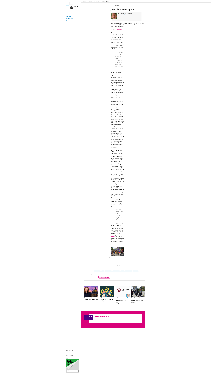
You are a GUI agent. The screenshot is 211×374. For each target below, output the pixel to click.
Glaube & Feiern (69, 18)
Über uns (68, 20)
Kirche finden (68, 353)
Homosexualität (108, 271)
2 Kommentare (119, 29)
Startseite (84, 1)
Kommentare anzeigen (104, 277)
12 (117, 265)
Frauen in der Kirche (128, 271)
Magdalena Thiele (122, 14)
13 (119, 265)
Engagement (68, 16)
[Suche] (78, 350)
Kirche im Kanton (96, 1)
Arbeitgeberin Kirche (69, 356)
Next (122, 256)
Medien (67, 358)
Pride (103, 271)
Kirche (122, 271)
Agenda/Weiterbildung (69, 355)
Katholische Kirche (116, 271)
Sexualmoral (136, 271)
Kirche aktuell (69, 14)
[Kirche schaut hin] (72, 366)
